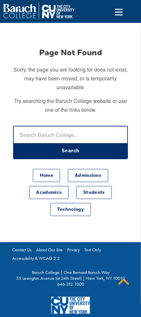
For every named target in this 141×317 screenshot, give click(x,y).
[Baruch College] (19, 11)
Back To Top (124, 282)
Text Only (92, 250)
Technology (70, 209)
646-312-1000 (70, 284)
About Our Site (49, 250)
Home (46, 175)
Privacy (73, 250)
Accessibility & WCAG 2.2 (36, 258)
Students (94, 192)
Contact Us (21, 250)
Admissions (88, 175)
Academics (49, 192)
